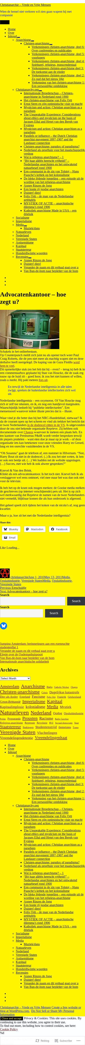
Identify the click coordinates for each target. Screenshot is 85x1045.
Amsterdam (9, 686)
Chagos (28, 432)
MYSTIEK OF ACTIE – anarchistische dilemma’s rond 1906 (49, 205)
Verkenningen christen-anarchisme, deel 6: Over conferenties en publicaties (58, 48)
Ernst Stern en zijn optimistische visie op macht (53, 103)
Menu (5, 22)
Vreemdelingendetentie (16, 738)
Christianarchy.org (27, 89)
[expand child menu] (18, 37)
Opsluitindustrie (10, 580)
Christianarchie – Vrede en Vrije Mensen (25, 5)
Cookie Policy (9, 1029)
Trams (75, 727)
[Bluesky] (3, 625)
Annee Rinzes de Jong (38, 185)
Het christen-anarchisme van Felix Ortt (48, 100)
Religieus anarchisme (11, 722)
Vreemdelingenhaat (51, 737)
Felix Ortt (51, 697)
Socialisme (22, 217)
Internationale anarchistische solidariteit (24, 661)
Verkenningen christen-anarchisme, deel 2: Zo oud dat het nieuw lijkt (58, 77)
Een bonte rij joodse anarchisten (43, 189)
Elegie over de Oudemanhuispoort (21, 654)
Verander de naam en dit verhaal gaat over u (51, 267)
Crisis (45, 692)
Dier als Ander (9, 696)
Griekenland (74, 697)
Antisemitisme (25, 242)
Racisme (46, 718)
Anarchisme (23, 39)
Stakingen (28, 727)
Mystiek (65, 707)
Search (4, 595)
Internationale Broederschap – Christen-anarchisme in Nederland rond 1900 (48, 94)
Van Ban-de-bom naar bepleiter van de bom (51, 271)
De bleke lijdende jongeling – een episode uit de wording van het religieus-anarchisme (54, 180)
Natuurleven (23, 231)
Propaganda (14, 718)
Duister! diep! (32, 192)
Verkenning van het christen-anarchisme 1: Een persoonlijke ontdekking (58, 84)
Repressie (30, 722)
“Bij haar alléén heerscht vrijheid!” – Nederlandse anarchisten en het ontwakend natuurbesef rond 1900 (50, 164)
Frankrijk (61, 697)
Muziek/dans (32, 228)
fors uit (43, 380)
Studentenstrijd (46, 727)
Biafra (49, 687)
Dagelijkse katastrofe (64, 692)
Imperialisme (24, 221)
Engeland (25, 696)
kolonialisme (35, 707)
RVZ (51, 723)
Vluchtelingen (47, 733)
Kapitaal (21, 246)
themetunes (65, 727)
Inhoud (12, 36)
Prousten (30, 718)
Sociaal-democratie (64, 723)
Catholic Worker (61, 687)
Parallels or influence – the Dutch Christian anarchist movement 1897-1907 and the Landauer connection (50, 139)
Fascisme (38, 697)
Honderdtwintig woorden (31, 253)
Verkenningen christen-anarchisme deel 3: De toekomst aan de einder (58, 70)
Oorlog (57, 713)
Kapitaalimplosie (12, 707)
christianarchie (19, 577)
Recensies (22, 256)
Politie (3, 719)
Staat (76, 723)
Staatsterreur (23, 249)
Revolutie (42, 722)
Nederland (22, 235)
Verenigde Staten (26, 239)
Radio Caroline (62, 719)
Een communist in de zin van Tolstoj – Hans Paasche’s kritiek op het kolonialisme (51, 173)
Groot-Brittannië (10, 702)
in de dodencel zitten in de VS (46, 425)
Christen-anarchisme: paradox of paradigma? (51, 146)
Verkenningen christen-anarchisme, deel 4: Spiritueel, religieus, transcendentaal (58, 62)
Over (11, 32)
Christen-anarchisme (36, 43)
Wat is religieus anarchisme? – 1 (44, 157)
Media (20, 224)
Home (12, 29)
